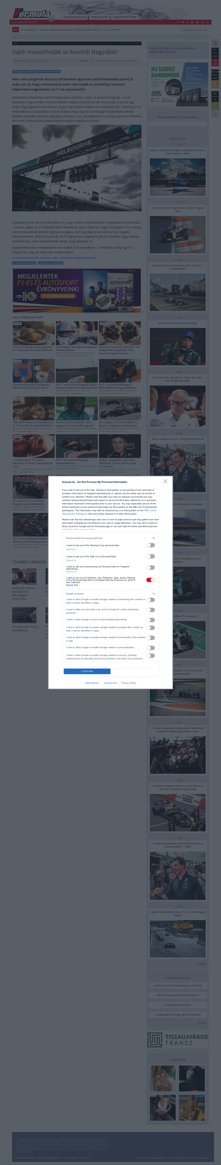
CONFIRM (87, 671)
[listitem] (110, 538)
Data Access (110, 683)
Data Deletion (92, 683)
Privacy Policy (129, 683)
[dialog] (110, 582)
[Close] (166, 482)
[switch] (150, 545)
